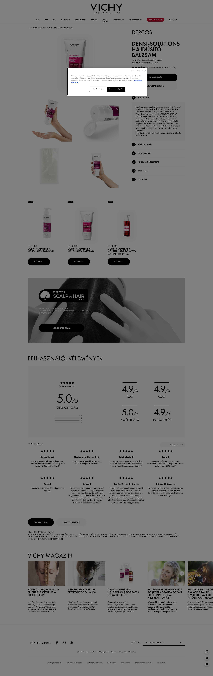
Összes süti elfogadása (116, 89)
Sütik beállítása (98, 89)
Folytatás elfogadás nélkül (139, 70)
